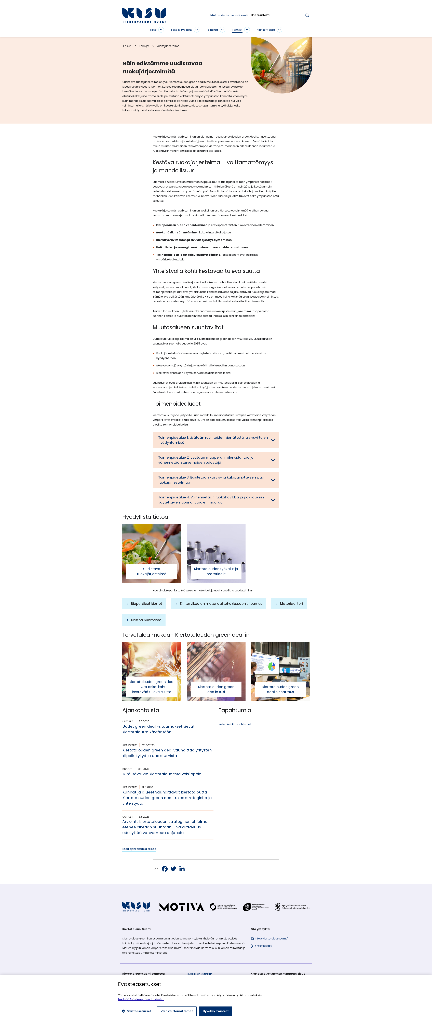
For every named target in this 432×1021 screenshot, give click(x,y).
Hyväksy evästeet (216, 1011)
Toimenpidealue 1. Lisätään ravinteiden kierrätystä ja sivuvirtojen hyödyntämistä (213, 440)
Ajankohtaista (266, 29)
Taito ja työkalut (181, 29)
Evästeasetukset (139, 1011)
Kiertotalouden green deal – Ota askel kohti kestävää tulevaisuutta (151, 686)
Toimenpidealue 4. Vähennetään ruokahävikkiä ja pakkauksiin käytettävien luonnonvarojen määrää (211, 500)
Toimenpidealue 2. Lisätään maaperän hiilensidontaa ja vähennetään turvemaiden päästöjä (206, 460)
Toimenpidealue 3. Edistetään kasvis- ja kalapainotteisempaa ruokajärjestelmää (211, 480)
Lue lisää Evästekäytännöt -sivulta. (141, 999)
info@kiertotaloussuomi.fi (271, 938)
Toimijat (237, 29)
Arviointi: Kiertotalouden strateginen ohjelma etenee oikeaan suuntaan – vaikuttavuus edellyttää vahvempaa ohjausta (165, 827)
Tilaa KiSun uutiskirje (199, 974)
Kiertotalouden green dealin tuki (216, 689)
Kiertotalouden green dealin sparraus (280, 689)
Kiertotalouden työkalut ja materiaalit (216, 571)
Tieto (153, 29)
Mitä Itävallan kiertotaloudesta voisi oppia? (163, 774)
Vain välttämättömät (177, 1011)
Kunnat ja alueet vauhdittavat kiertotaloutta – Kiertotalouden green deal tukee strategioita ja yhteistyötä (167, 798)
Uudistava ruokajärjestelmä (152, 571)
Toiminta (212, 29)
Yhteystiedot (263, 946)
